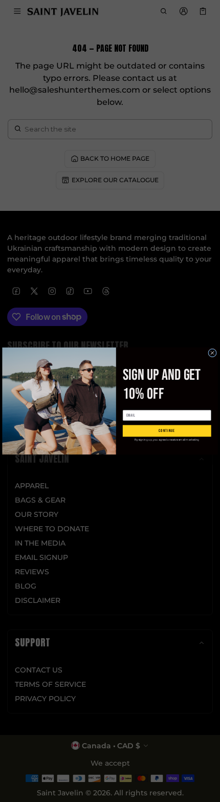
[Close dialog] (212, 353)
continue (167, 430)
